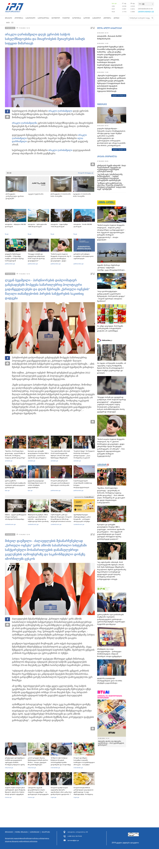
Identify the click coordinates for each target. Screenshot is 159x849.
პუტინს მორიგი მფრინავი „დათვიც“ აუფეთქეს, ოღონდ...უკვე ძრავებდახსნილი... (111, 267)
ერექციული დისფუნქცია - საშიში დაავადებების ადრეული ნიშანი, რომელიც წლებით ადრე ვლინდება (15, 762)
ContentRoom (89, 497)
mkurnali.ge (9, 767)
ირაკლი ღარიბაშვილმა (24, 123)
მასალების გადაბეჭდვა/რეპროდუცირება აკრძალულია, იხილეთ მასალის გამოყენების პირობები (27, 839)
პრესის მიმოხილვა (107, 156)
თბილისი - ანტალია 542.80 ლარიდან (15, 225)
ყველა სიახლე (118, 95)
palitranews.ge (55, 490)
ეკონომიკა (76, 18)
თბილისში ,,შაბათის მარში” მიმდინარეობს (109, 37)
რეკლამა (46, 832)
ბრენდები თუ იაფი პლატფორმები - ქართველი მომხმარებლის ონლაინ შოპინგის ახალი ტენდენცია (109, 652)
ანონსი (116, 18)
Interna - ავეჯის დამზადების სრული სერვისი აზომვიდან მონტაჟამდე (15, 517)
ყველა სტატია (118, 149)
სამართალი (30, 18)
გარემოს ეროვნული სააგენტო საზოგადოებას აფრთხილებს (84, 256)
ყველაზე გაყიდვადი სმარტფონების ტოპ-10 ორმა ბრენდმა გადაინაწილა (37, 484)
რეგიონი (66, 18)
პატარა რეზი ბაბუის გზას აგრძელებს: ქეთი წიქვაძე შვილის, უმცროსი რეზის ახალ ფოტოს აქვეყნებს (15, 791)
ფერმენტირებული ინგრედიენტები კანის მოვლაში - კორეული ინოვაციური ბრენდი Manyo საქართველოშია (83, 519)
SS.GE (9, 173)
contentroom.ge (10, 524)
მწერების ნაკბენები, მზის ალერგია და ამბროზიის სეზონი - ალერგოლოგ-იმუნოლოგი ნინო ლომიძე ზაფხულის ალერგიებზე (38, 519)
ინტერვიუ (102, 104)
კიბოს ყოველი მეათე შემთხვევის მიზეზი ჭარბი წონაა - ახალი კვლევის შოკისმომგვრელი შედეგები (38, 762)
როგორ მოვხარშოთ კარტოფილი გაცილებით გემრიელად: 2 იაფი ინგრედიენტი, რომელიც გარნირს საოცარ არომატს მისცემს (83, 793)
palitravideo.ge (10, 264)
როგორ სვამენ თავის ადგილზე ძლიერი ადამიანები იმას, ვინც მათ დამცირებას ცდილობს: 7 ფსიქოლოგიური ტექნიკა (61, 792)
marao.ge (8, 797)
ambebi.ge (8, 461)
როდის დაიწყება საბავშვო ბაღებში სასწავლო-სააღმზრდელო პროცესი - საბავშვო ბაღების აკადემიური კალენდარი (84, 763)
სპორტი (86, 18)
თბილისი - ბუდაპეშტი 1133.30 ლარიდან (59, 225)
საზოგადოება (43, 18)
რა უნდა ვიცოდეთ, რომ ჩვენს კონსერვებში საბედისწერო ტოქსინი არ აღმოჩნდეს (110, 328)
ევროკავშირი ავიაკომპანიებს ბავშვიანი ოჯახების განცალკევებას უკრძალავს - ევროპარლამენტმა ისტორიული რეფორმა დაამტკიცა (15, 487)
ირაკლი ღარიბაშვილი (60, 111)
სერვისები (34, 832)
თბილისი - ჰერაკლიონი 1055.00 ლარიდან (37, 225)
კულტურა (107, 18)
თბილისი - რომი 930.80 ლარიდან (83, 225)
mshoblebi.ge (55, 767)
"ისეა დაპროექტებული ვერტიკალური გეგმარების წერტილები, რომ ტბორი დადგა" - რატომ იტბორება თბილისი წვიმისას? (111, 296)
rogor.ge (53, 797)
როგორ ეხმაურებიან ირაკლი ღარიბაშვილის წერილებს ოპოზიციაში (60, 483)
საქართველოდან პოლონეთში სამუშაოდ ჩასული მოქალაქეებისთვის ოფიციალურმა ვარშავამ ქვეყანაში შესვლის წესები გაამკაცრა (84, 487)
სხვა (8, 22)
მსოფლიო (56, 18)
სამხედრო (96, 18)
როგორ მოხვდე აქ (85, 173)
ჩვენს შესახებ (21, 832)
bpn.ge (114, 3)
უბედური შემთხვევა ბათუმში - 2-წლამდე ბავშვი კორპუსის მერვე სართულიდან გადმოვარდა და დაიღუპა (15, 258)
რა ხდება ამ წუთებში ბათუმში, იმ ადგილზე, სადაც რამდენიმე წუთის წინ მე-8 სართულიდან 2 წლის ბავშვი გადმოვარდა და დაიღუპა (111, 368)
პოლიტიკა (19, 18)
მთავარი (8, 18)
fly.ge (6, 234)
